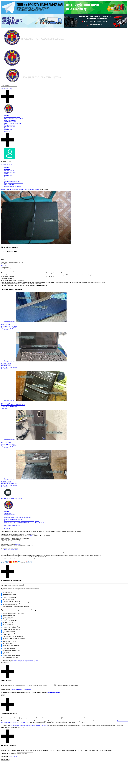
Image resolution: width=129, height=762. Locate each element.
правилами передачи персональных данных (25, 660)
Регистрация (4, 88)
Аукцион (7, 169)
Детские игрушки (8, 643)
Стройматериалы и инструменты (13, 636)
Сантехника (6, 634)
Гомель (8, 549)
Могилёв (16, 549)
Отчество (81, 718)
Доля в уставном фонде (10, 604)
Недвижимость (7, 592)
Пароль (36, 685)
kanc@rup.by (30, 535)
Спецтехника (7, 596)
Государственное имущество (12, 123)
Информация (8, 129)
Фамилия (39, 718)
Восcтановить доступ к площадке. (21, 689)
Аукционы (7, 513)
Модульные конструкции (10, 657)
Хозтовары (6, 654)
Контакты (7, 131)
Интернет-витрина (9, 126)
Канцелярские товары (9, 633)
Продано (3, 265)
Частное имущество (10, 121)
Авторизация (13, 756)
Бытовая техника (8, 617)
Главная (6, 115)
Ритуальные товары (9, 631)
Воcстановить (5, 759)
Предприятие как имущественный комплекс (16, 606)
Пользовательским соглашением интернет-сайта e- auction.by (29, 725)
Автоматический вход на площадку (67, 685)
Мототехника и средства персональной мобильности (19, 603)
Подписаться (4, 662)
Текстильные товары (9, 648)
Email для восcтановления (8, 753)
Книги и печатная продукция (11, 650)
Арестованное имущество (12, 117)
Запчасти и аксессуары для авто (12, 626)
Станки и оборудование (10, 597)
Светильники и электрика (10, 640)
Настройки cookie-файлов (12, 525)
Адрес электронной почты (9, 685)
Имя (60, 718)
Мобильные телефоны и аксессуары (13, 613)
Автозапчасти (7, 647)
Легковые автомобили (9, 594)
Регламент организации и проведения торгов (17, 517)
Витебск (5, 549)
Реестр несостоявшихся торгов (13, 118)
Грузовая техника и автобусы (11, 601)
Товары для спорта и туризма (11, 629)
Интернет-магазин (9, 125)
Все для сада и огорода (9, 641)
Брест (2, 549)
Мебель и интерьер (8, 622)
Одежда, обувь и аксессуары (11, 627)
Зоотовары (6, 652)
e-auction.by (17, 544)
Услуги (6, 128)
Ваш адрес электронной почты (10, 718)
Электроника (7, 619)
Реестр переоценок (10, 120)
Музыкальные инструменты (11, 655)
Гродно (12, 549)
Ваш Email (4, 585)
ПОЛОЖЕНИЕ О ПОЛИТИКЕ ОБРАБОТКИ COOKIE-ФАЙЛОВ (24, 522)
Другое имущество (8, 599)
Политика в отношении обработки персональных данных (21, 521)
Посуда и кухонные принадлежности (14, 638)
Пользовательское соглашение (13, 519)
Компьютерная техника (10, 615)
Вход (10, 88)
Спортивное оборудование (11, 645)
